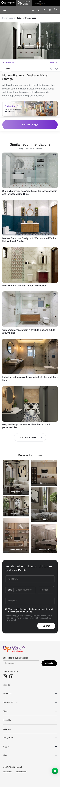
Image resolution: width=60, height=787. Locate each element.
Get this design (30, 124)
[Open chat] (55, 771)
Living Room (15, 492)
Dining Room (15, 513)
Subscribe (49, 663)
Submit (46, 626)
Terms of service (21, 771)
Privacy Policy (7, 771)
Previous (10, 62)
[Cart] (55, 9)
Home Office (15, 550)
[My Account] (44, 9)
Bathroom (42, 550)
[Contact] (38, 9)
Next (52, 62)
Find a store (10, 106)
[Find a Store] (49, 9)
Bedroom (42, 519)
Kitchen (42, 483)
